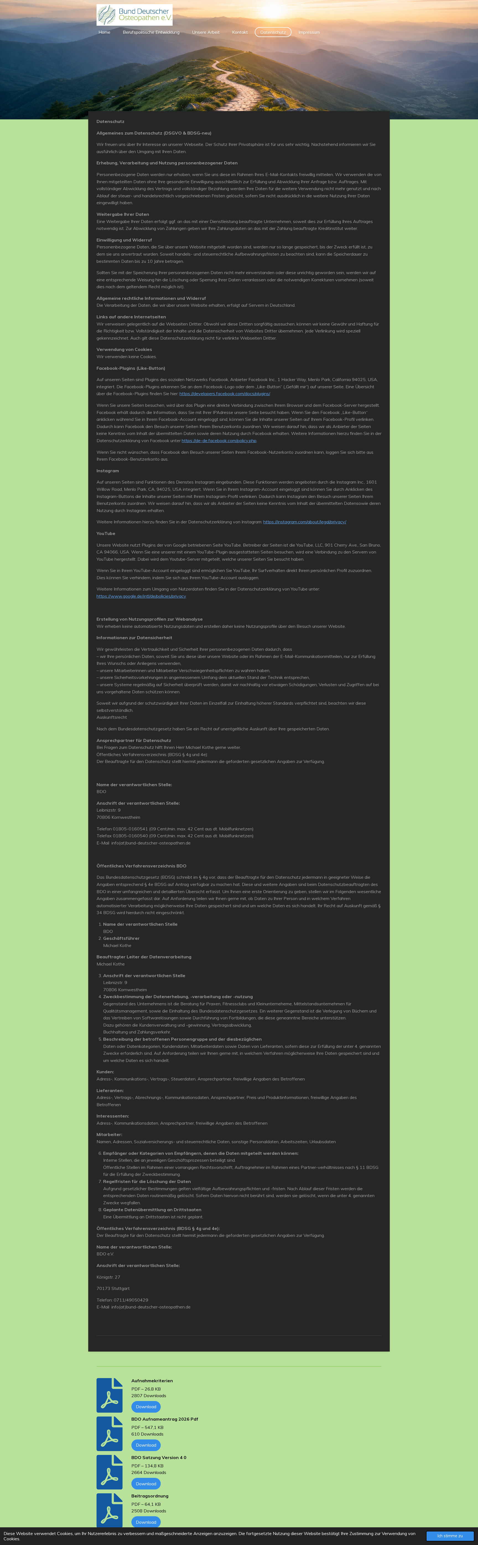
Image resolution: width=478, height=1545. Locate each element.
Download (146, 1406)
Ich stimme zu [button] (450, 1535)
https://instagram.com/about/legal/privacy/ (304, 521)
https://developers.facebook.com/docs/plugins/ (225, 393)
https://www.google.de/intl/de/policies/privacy (141, 596)
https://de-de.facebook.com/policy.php (219, 440)
